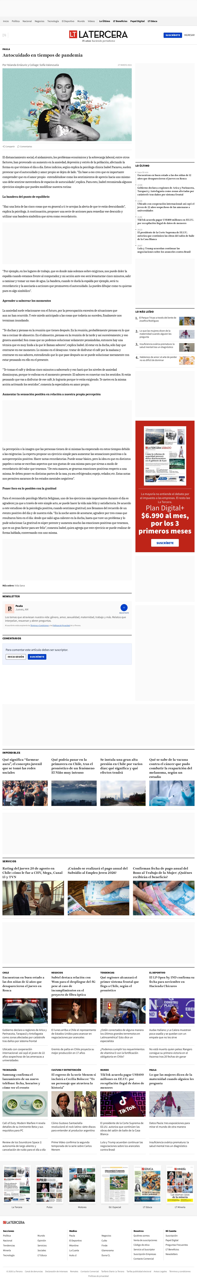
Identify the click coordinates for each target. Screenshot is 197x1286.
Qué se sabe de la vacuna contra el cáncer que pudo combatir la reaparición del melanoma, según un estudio (170, 768)
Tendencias (107, 972)
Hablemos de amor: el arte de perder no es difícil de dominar (158, 359)
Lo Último (104, 21)
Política (16, 21)
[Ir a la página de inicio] (98, 35)
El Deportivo (68, 21)
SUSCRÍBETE (165, 543)
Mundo (81, 21)
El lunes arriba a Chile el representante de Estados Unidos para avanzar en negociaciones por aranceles (73, 1033)
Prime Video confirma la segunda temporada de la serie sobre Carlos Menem (71, 1145)
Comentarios (26, 146)
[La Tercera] (17, 1202)
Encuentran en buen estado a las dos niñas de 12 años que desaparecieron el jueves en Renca (164, 177)
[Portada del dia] (165, 484)
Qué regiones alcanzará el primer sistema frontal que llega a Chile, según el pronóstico (119, 984)
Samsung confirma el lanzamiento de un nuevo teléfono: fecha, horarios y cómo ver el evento (21, 1081)
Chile (5, 972)
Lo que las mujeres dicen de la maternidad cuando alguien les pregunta (155, 334)
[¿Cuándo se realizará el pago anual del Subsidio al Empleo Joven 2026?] (98, 898)
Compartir (10, 146)
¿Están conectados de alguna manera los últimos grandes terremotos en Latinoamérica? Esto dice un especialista (122, 1035)
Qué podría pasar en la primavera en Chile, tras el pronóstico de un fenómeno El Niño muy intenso (72, 766)
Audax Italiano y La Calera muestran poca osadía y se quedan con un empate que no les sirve (170, 1033)
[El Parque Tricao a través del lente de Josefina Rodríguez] (187, 321)
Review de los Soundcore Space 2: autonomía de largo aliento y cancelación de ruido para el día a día (24, 1145)
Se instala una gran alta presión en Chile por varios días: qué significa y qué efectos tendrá (121, 766)
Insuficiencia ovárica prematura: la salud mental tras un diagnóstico (157, 346)
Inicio (6, 21)
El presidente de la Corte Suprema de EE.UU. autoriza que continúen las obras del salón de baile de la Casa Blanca (165, 236)
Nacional (27, 21)
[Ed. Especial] (115, 1202)
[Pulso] (49, 1202)
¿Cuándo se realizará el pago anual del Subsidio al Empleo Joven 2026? (98, 871)
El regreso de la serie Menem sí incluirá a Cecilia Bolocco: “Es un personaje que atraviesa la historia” (73, 1081)
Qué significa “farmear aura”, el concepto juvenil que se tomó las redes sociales (22, 766)
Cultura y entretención (66, 1070)
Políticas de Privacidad (61, 625)
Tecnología (53, 21)
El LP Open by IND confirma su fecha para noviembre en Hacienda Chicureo (171, 982)
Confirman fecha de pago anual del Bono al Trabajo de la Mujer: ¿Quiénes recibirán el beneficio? (162, 873)
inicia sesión (16, 656)
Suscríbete (38, 656)
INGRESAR (189, 35)
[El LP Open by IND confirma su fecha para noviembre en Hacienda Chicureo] (172, 1011)
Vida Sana (20, 585)
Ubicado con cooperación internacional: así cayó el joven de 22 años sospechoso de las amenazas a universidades (165, 207)
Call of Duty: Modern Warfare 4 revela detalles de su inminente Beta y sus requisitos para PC (23, 1126)
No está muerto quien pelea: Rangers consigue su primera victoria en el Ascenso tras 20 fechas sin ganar (170, 1052)
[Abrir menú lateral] (5, 35)
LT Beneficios (120, 21)
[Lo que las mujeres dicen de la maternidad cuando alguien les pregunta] (187, 334)
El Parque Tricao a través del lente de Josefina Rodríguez (157, 319)
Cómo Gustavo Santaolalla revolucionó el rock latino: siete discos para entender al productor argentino (73, 1126)
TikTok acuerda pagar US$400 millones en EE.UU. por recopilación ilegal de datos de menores (165, 222)
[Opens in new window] (82, 1202)
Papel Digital (137, 21)
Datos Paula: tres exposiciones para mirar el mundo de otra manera (169, 1124)
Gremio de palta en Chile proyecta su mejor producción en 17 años (72, 1051)
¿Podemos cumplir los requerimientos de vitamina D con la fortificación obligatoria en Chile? (122, 1052)
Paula (6, 49)
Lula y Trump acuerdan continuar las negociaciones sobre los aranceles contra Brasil (164, 250)
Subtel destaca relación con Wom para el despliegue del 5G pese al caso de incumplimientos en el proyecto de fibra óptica (73, 986)
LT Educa (152, 21)
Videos (91, 21)
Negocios (39, 21)
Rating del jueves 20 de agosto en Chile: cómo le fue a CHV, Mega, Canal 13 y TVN (32, 873)
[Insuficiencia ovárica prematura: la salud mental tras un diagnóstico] (187, 347)
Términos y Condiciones (39, 625)
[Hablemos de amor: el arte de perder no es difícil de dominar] (187, 360)
